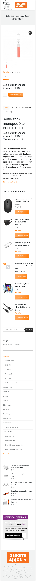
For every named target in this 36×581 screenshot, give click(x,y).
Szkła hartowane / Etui (12, 383)
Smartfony (6, 414)
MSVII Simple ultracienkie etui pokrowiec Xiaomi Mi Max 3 (24, 265)
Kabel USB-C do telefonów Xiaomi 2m (22, 306)
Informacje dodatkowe (21, 108)
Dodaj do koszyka (15, 94)
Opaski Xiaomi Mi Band (12, 427)
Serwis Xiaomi (7, 432)
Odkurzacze (7, 405)
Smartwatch (7, 423)
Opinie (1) (8, 112)
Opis (6, 108)
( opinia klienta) (15, 72)
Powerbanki (8, 374)
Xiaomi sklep (7, 454)
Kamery (5, 396)
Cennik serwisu (9, 436)
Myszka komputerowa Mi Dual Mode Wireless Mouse (23, 201)
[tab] (6, 108)
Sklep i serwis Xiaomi (10, 182)
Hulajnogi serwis (10, 440)
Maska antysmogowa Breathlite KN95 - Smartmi (22, 222)
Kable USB (8, 365)
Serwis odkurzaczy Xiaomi (13, 449)
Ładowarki (8, 369)
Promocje (6, 409)
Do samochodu (9, 360)
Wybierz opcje (22, 276)
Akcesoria (6, 356)
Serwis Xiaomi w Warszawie (14, 445)
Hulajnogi (6, 392)
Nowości (5, 400)
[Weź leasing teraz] (15, 539)
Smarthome (7, 418)
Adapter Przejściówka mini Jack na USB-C (22, 244)
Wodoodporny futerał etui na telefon (22, 285)
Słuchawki (8, 378)
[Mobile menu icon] (32, 5)
